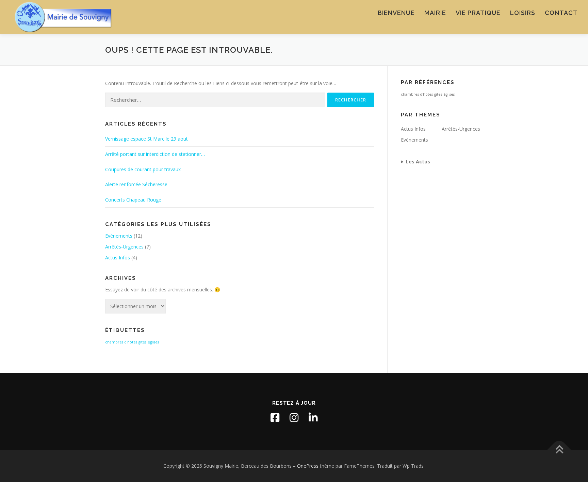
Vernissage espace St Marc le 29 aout (146, 138)
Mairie (435, 12)
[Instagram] (294, 418)
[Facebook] (275, 418)
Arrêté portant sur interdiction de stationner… (155, 154)
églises (153, 342)
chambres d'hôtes (121, 342)
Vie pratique (478, 12)
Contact (561, 12)
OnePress (307, 466)
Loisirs (522, 12)
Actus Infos (117, 257)
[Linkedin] (313, 418)
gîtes (142, 342)
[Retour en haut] (559, 450)
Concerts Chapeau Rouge (133, 199)
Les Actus (418, 161)
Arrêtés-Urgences (124, 246)
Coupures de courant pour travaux (143, 169)
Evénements (118, 235)
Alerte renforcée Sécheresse (136, 184)
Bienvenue (396, 12)
